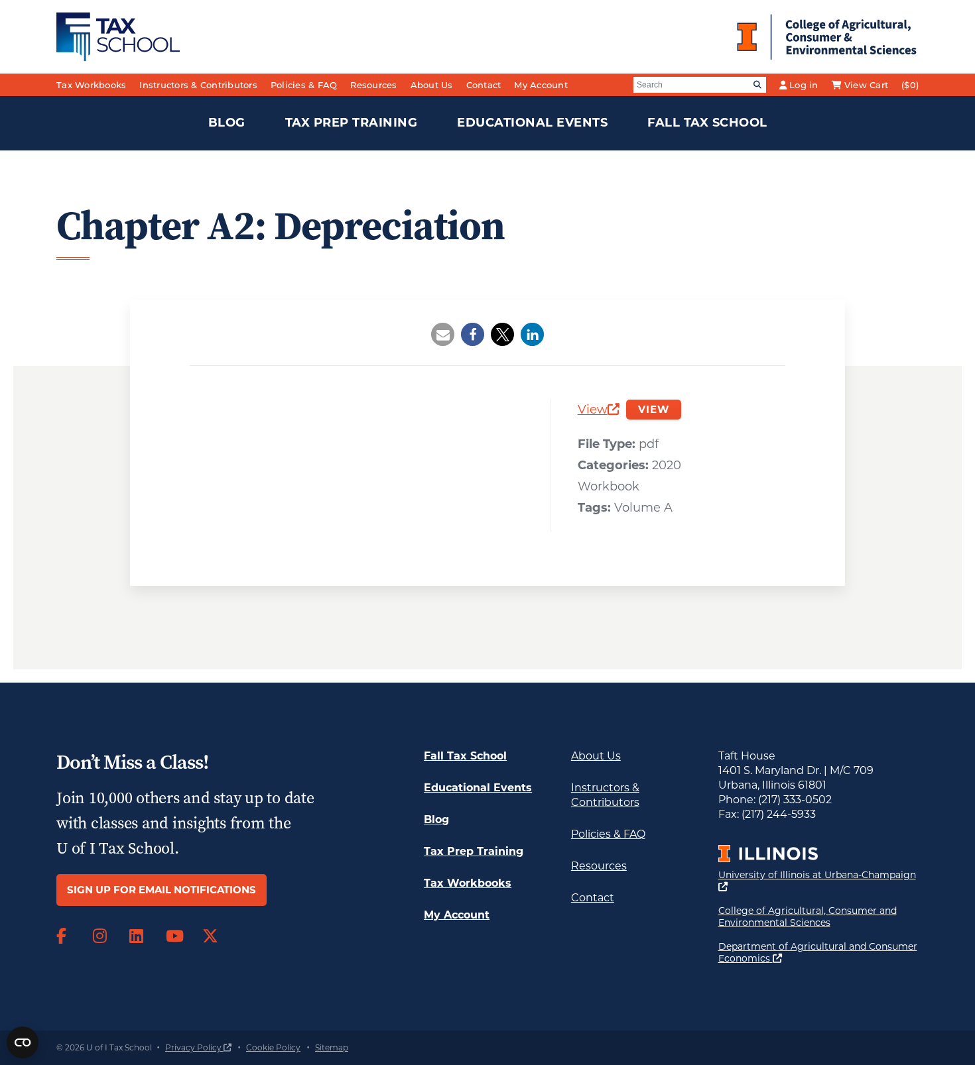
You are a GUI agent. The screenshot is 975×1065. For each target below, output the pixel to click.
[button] (442, 334)
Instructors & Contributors (198, 85)
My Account (541, 85)
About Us (432, 85)
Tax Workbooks (91, 85)
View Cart (866, 85)
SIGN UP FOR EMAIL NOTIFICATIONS (161, 889)
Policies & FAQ (304, 85)
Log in (803, 85)
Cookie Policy (273, 1047)
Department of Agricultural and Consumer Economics (817, 952)
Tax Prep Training (351, 122)
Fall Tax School (707, 122)
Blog (226, 122)
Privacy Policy (198, 1047)
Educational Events (532, 122)
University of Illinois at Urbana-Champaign (817, 880)
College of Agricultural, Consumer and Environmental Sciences (818, 916)
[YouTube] (174, 936)
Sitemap (331, 1047)
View (598, 411)
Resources (373, 85)
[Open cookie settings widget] (22, 1042)
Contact (483, 85)
